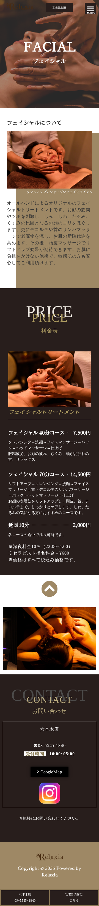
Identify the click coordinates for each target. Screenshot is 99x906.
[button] (90, 8)
